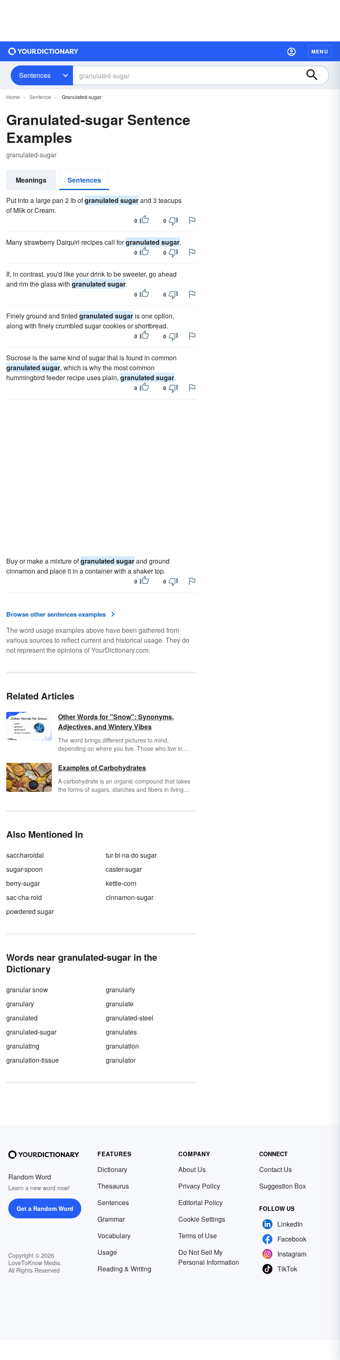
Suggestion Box (282, 1186)
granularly (120, 989)
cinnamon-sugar (129, 897)
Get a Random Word (45, 1208)
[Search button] (316, 75)
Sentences (35, 75)
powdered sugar (30, 911)
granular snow (27, 989)
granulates (121, 1032)
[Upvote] (144, 220)
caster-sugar (124, 869)
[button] (291, 51)
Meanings (31, 180)
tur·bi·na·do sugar (131, 855)
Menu (319, 51)
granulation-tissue (32, 1060)
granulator (121, 1060)
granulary (20, 1003)
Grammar (111, 1219)
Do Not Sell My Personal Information (208, 1257)
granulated (22, 1017)
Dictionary (112, 1169)
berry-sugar (23, 883)
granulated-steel (129, 1017)
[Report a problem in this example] (192, 220)
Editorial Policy (200, 1202)
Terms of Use (197, 1235)
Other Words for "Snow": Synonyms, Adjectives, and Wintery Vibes (116, 721)
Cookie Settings (201, 1219)
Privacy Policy (199, 1186)
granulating (22, 1046)
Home (13, 96)
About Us (192, 1169)
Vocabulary (114, 1235)
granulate (120, 1003)
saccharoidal (25, 855)
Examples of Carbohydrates (102, 767)
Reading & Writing (124, 1268)
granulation (122, 1046)
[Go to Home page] (43, 51)
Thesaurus (113, 1186)
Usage (107, 1252)
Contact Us (275, 1169)
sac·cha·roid (24, 897)
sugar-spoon (24, 869)
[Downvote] (173, 220)
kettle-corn (121, 883)
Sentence (40, 96)
